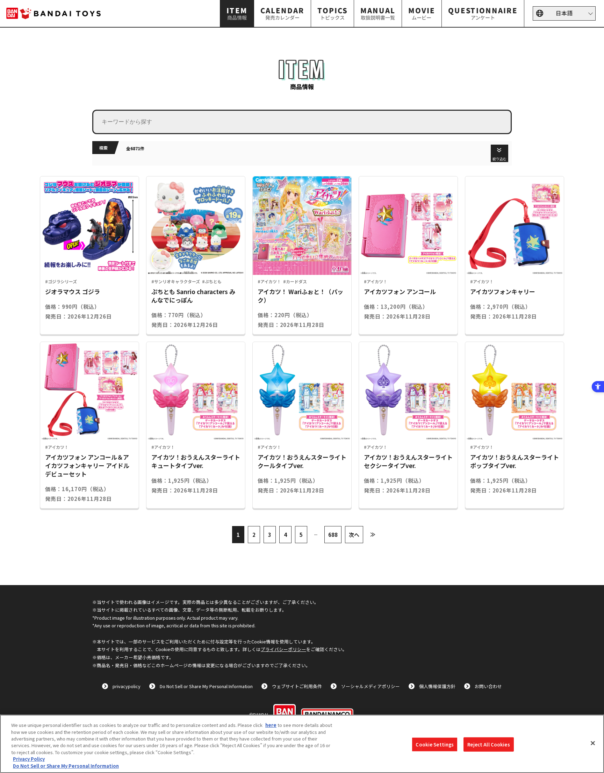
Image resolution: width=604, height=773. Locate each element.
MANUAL (377, 13)
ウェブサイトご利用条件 (297, 686)
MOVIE (421, 13)
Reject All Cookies (488, 744)
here (270, 725)
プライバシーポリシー (283, 649)
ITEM (236, 13)
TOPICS (332, 13)
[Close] (593, 743)
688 (333, 534)
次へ (354, 534)
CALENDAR (282, 13)
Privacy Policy (29, 759)
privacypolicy (127, 686)
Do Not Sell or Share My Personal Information (206, 686)
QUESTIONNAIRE (483, 13)
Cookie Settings (435, 744)
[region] (302, 744)
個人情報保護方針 (437, 686)
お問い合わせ (488, 686)
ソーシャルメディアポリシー (370, 686)
